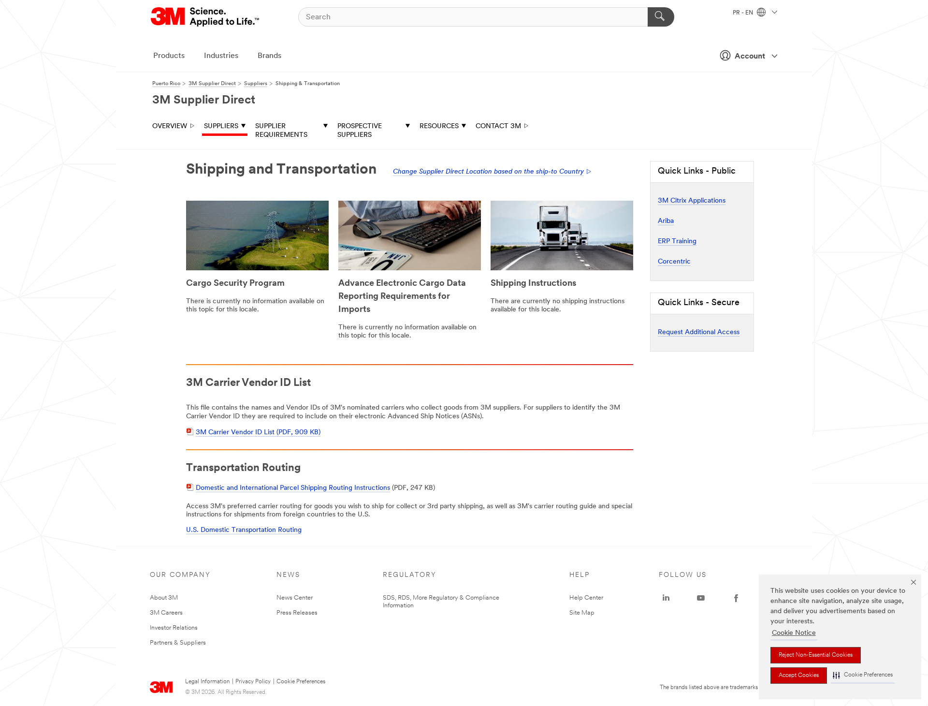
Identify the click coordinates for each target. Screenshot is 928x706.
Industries (221, 56)
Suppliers (221, 126)
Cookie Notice (794, 633)
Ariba (666, 221)
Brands (269, 56)
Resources (439, 126)
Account (750, 56)
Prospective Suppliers (359, 131)
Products (169, 56)
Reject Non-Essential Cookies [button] (816, 655)
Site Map (581, 613)
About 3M (164, 598)
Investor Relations (174, 628)
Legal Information (207, 682)
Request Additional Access (699, 332)
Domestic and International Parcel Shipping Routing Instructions (293, 488)
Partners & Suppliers (178, 643)
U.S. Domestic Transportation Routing (244, 530)
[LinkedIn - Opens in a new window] (666, 598)
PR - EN (743, 13)
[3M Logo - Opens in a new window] (206, 17)
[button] (863, 675)
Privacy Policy (253, 682)
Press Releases (297, 613)
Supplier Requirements (281, 131)
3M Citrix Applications (691, 201)
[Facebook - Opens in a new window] (736, 598)
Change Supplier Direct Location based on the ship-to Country (488, 172)
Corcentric (674, 261)
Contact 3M (498, 126)
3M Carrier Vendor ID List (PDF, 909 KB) (258, 432)
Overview (169, 126)
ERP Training (677, 241)
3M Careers (166, 613)
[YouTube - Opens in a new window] (701, 598)
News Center (294, 598)
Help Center (586, 598)
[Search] (661, 17)
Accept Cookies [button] (799, 675)
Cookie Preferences (300, 682)
